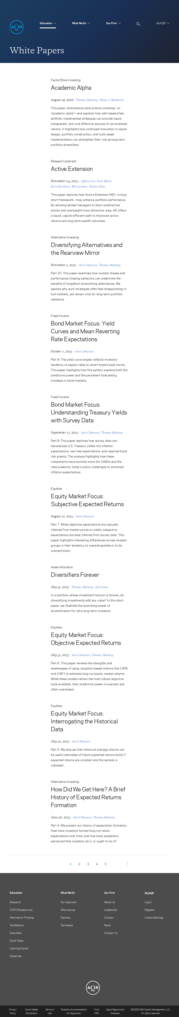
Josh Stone (101, 587)
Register (150, 910)
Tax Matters (17, 925)
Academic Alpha (71, 87)
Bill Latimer (79, 186)
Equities (65, 917)
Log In (148, 902)
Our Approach (69, 902)
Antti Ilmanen (88, 265)
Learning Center (19, 948)
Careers (109, 917)
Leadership (110, 910)
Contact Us (110, 933)
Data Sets (16, 933)
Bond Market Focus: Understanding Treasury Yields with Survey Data (89, 412)
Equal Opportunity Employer (115, 1011)
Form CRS (96, 1011)
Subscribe (16, 956)
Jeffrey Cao (88, 181)
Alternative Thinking (21, 917)
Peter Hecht (104, 181)
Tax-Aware (67, 925)
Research (15, 902)
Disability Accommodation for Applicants (74, 1011)
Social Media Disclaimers (31, 1011)
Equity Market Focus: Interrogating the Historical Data (84, 721)
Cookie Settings (154, 917)
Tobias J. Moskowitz (111, 100)
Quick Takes (16, 940)
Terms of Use (50, 1011)
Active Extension (72, 168)
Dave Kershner (60, 186)
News (107, 925)
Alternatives (68, 910)
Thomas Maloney (87, 100)
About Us (109, 902)
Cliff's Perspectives (21, 910)
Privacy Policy (12, 1011)
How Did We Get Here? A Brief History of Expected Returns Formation (88, 797)
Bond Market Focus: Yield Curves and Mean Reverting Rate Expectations (85, 331)
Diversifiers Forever (75, 574)
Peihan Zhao (97, 186)
